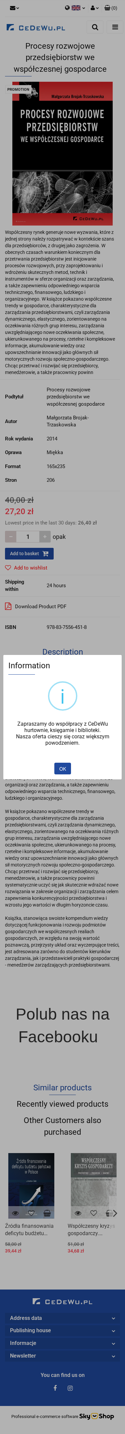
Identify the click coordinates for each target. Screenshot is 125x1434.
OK (62, 768)
